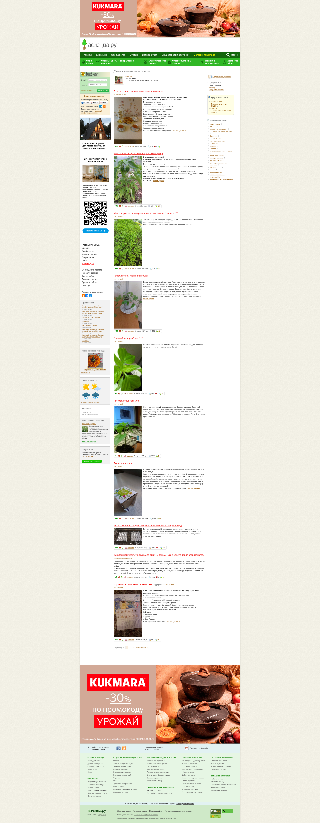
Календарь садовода (96, 785)
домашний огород (217, 155)
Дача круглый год (217, 782)
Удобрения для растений (122, 784)
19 (158, 640)
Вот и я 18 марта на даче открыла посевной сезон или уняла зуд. (148, 525)
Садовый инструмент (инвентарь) (159, 793)
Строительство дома (219, 761)
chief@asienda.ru (152, 815)
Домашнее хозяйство (220, 776)
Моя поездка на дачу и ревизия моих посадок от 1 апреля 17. (146, 213)
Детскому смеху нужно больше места (95, 160)
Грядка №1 (86, 321)
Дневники (101, 55)
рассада (213, 126)
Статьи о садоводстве (96, 766)
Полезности (93, 779)
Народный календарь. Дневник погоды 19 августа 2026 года (93, 312)
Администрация (90, 279)
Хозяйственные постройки (221, 766)
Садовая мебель (188, 786)
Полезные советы (94, 796)
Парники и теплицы (120, 792)
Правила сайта (89, 282)
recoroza (128, 76)
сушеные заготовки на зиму (221, 131)
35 (159, 206)
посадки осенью (216, 158)
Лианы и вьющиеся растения (158, 772)
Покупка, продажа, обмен (97, 793)
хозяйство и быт (120, 94)
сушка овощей (216, 138)
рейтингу (212, 87)
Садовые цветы (153, 766)
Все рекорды (85, 373)
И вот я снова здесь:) (89, 325)
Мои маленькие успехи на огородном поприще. (138, 153)
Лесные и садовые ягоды (122, 763)
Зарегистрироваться (94, 96)
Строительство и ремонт (222, 758)
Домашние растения (154, 778)
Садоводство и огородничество (127, 758)
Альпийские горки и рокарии (192, 769)
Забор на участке (188, 775)
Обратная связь (124, 811)
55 (160, 518)
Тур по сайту (88, 276)
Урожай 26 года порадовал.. (92, 317)
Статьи (134, 55)
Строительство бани (218, 769)
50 (163, 577)
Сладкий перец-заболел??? (128, 338)
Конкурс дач (88, 263)
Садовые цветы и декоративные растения (117, 62)
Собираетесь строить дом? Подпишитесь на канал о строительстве (94, 145)
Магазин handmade (204, 55)
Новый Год (214, 143)
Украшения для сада (190, 789)
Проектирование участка (191, 784)
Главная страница (90, 245)
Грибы (115, 781)
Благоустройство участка (157, 62)
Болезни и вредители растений (125, 789)
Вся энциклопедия (89, 442)
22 (161, 146)
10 (159, 269)
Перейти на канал (94, 231)
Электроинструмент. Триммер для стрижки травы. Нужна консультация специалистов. (159, 555)
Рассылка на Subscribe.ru (200, 748)
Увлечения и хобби (218, 787)
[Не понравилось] (120, 147)
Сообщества (118, 55)
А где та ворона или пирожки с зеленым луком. (138, 91)
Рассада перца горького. (127, 401)
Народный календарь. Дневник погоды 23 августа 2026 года (93, 336)
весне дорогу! (215, 167)
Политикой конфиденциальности (91, 112)
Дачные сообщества (95, 763)
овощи (212, 170)
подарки (213, 146)
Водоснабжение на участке (192, 792)
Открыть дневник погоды (90, 402)
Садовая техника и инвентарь (160, 787)
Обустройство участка (192, 758)
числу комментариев (216, 90)
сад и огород (118, 216)
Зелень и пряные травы (122, 766)
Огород (116, 761)
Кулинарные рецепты (219, 790)
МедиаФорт (102, 815)
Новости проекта (90, 273)
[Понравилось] (123, 147)
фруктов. (213, 136)
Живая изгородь (188, 772)
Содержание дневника (221, 77)
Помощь (86, 285)
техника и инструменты (123, 558)
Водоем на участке (189, 766)
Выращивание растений (122, 772)
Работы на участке (218, 779)
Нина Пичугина (139, 815)
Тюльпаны (85, 341)
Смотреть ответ (88, 456)
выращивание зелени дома (221, 151)
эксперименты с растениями (221, 179)
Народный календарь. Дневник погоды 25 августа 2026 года (93, 307)
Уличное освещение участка (193, 778)
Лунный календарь (95, 787)
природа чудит (216, 172)
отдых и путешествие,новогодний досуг (220, 110)
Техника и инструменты (212, 62)
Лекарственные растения (97, 790)
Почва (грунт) (118, 786)
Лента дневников (94, 761)
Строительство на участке (181, 62)
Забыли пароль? (87, 90)
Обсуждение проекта (92, 270)
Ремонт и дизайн (217, 763)
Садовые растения (120, 769)
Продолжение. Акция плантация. (131, 275)
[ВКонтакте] (86, 295)
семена (213, 148)
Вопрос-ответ (149, 55)
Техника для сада (153, 790)
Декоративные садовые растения (162, 758)
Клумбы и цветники (189, 763)
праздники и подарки (218, 129)
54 (164, 548)
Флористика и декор (154, 781)
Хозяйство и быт (233, 62)
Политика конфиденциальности (178, 811)
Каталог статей (89, 254)
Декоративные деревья (155, 761)
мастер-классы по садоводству (217, 176)
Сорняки (116, 778)
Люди (84, 260)
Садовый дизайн (188, 781)
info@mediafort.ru (170, 818)
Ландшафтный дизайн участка (193, 761)
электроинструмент (218, 141)
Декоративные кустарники (157, 763)
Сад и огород (89, 62)
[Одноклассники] (83, 295)
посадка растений (217, 160)
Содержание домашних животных (223, 785)
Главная (87, 55)
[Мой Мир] (90, 295)
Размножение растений (122, 775)
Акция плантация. (123, 463)
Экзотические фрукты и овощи (158, 775)
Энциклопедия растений (175, 55)
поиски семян (168, 585)
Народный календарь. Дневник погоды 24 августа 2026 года (93, 330)
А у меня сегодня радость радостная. (133, 584)
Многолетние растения (155, 769)
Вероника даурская (89, 424)
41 (159, 331)
